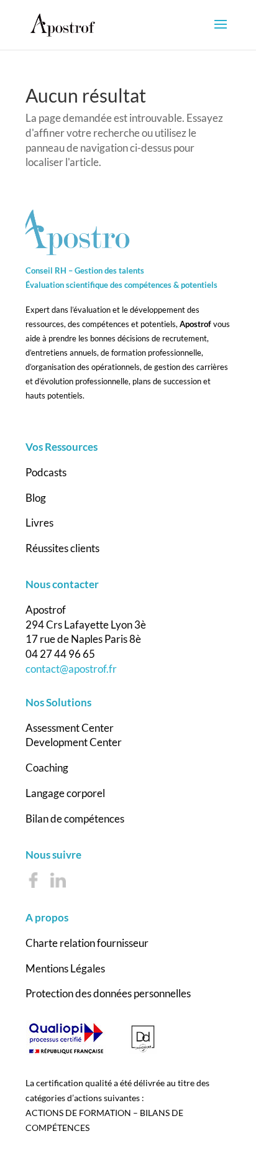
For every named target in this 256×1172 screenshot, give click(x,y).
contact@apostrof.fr (71, 668)
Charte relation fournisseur (87, 942)
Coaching (46, 767)
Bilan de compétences (74, 818)
